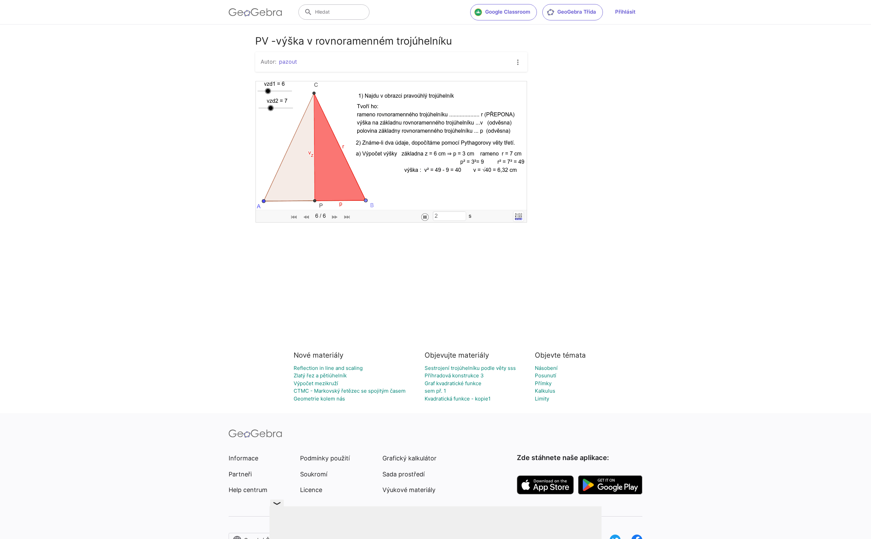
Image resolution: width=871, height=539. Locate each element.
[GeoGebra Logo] (255, 12)
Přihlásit (625, 12)
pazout (288, 61)
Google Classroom (507, 12)
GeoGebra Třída (576, 12)
